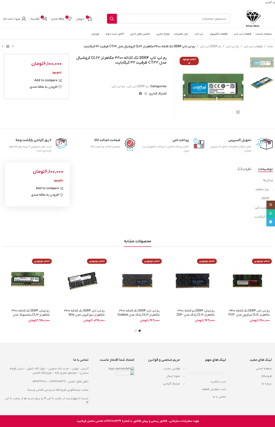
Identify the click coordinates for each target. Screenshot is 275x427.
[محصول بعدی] (2, 46)
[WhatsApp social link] (145, 94)
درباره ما (267, 384)
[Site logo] (253, 19)
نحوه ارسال (173, 376)
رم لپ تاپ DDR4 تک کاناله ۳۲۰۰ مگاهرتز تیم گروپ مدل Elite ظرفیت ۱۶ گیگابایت (84, 315)
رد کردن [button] (270, 2)
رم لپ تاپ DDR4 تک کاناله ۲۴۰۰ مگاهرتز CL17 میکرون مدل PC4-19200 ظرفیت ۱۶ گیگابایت (249, 315)
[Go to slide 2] (135, 331)
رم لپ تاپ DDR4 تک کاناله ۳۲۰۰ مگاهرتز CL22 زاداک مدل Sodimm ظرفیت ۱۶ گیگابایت (139, 315)
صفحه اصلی (264, 369)
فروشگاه (266, 376)
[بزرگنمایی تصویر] (238, 112)
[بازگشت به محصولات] (7, 46)
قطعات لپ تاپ (253, 47)
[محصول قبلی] (12, 46)
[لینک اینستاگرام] (270, 205)
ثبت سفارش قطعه (214, 389)
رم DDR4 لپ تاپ (210, 47)
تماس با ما (219, 397)
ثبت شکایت (218, 382)
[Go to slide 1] (140, 331)
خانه (270, 47)
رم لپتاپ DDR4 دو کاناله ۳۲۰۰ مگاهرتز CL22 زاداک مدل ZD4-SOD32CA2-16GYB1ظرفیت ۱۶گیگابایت (195, 317)
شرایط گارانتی (171, 384)
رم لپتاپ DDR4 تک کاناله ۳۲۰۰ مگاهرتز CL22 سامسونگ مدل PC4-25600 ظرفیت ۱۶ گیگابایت (30, 315)
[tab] (265, 169)
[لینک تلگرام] (140, 94)
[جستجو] (112, 19)
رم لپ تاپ (232, 47)
